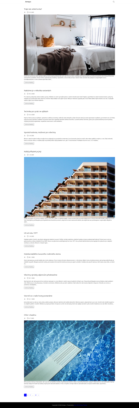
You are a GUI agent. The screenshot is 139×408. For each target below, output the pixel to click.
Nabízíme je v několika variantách (37, 90)
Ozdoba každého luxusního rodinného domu (42, 254)
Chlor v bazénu (30, 315)
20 (35, 395)
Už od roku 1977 (31, 233)
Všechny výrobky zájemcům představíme (40, 275)
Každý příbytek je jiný (32, 151)
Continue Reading (29, 82)
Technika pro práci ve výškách (36, 111)
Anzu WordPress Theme (80, 405)
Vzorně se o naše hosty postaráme (38, 296)
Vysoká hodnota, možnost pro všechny (40, 132)
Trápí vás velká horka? (33, 9)
